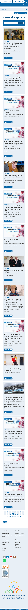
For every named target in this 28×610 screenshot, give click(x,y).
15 (20, 514)
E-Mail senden (19, 536)
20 (15, 516)
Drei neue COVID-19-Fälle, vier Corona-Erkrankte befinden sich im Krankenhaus (13, 433)
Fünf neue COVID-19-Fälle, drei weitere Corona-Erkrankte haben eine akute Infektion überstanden (14, 143)
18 (10, 516)
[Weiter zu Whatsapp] (14, 560)
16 (23, 514)
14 (17, 514)
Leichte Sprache (7, 1)
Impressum (17, 542)
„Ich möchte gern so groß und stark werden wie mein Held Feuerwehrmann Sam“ (13, 300)
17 (7, 516)
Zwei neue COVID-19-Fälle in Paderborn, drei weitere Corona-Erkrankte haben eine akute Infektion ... (13, 208)
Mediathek (4, 548)
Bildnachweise (18, 545)
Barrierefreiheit (19, 1)
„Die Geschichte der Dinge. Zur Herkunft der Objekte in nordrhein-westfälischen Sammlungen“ (13, 45)
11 (10, 514)
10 (7, 514)
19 (12, 516)
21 (17, 516)
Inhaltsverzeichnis (6, 545)
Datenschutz (17, 544)
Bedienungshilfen (5, 542)
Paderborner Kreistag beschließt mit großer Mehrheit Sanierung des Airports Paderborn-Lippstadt (14, 399)
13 (15, 514)
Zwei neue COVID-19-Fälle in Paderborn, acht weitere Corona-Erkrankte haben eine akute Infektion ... (13, 337)
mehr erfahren (8, 57)
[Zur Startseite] (24, 3)
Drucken (3, 544)
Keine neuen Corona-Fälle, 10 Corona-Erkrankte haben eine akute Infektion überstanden (12, 78)
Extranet (3, 550)
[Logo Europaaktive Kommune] (14, 590)
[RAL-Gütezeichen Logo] (14, 571)
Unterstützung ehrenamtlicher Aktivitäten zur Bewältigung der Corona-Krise (13, 177)
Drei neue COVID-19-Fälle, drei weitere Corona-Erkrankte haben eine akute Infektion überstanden (14, 496)
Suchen (21, 23)
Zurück (5, 522)
